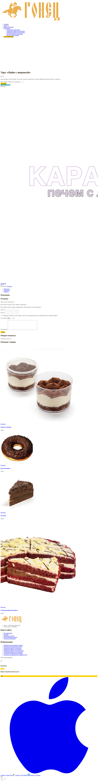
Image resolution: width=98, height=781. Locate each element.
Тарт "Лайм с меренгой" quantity (10, 82)
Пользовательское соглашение (12, 648)
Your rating (4, 318)
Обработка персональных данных (13, 645)
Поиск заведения (8, 36)
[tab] (50, 289)
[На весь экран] (4, 778)
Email (3, 312)
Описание (6, 289)
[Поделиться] (2, 778)
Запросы (6, 291)
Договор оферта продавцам (15, 34)
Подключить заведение (13, 29)
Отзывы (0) (7, 290)
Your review (4, 329)
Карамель (3, 283)
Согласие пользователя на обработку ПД (15, 655)
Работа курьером (8, 27)
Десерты (9, 286)
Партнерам (7, 28)
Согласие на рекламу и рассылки (13, 653)
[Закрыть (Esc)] (1, 778)
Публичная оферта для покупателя (14, 650)
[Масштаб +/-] (5, 778)
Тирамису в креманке (6, 427)
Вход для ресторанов (13, 35)
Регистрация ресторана (10, 637)
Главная (6, 24)
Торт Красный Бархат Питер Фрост (9, 610)
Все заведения (8, 633)
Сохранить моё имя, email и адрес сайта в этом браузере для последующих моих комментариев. (30, 315)
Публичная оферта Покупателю (16, 31)
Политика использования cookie (13, 646)
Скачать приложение (10, 638)
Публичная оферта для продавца (13, 652)
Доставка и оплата (9, 636)
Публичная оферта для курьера (16, 32)
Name (3, 310)
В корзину (3, 83)
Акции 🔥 (6, 25)
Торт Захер (3, 515)
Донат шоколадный (5, 468)
